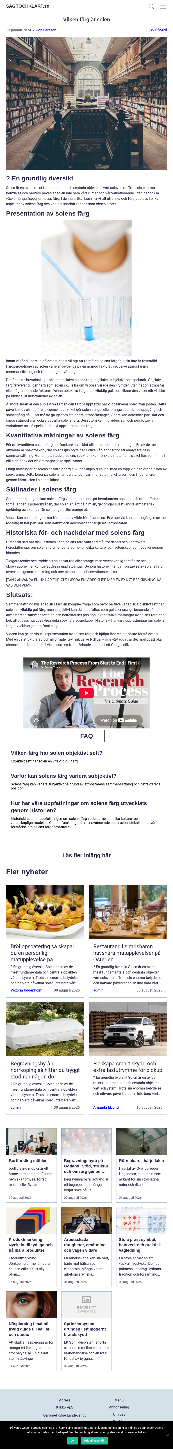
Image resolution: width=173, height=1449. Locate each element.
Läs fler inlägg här (86, 855)
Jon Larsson (46, 30)
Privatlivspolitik (94, 1440)
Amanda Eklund (106, 1107)
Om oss (119, 1414)
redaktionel (158, 29)
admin (98, 990)
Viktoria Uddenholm (26, 990)
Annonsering (119, 1407)
